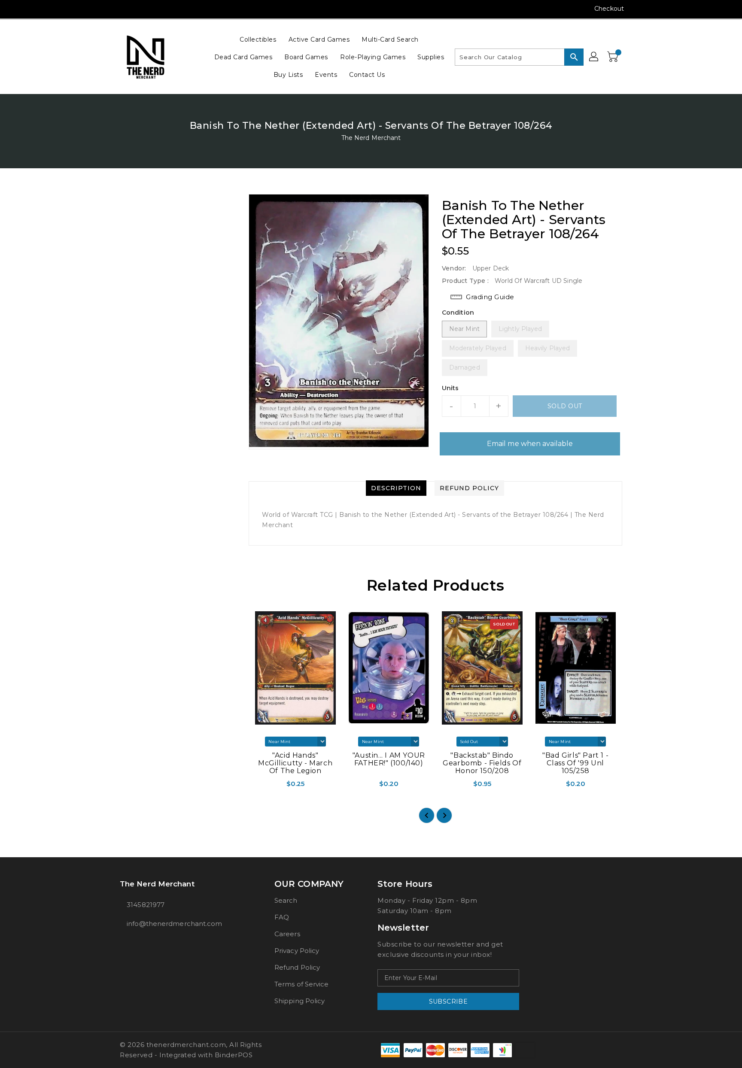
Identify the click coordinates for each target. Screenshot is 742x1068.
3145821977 (145, 905)
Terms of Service (301, 984)
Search (286, 900)
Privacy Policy (296, 951)
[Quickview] (256, 786)
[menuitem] (257, 39)
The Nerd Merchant (371, 138)
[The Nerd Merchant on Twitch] (173, 8)
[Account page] (594, 57)
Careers (287, 934)
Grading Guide (490, 297)
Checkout (609, 8)
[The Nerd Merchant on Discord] (156, 8)
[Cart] (613, 57)
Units (450, 388)
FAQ (281, 917)
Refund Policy (297, 967)
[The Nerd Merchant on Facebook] (107, 8)
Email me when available (530, 444)
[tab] (396, 488)
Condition (458, 312)
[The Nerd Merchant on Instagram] (124, 8)
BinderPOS (234, 1055)
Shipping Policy (299, 1001)
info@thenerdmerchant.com (174, 923)
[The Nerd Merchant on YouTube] (140, 8)
